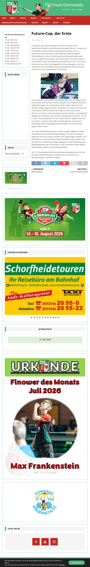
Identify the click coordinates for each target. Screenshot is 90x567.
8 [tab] (50, 317)
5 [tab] (42, 317)
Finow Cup (60, 18)
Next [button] (82, 285)
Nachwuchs (46, 18)
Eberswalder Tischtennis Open (14, 23)
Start (4, 18)
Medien (45, 23)
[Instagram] (54, 541)
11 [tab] (58, 317)
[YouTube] (45, 541)
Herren (33, 18)
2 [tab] (34, 317)
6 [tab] (45, 317)
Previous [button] (7, 285)
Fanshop (35, 23)
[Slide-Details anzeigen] (45, 286)
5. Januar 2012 (39, 40)
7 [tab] (47, 317)
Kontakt (66, 23)
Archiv (55, 23)
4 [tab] (39, 317)
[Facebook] (36, 541)
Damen (22, 18)
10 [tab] (55, 317)
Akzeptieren (76, 562)
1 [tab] (31, 317)
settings (62, 565)
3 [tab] (37, 317)
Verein (12, 18)
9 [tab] (53, 317)
